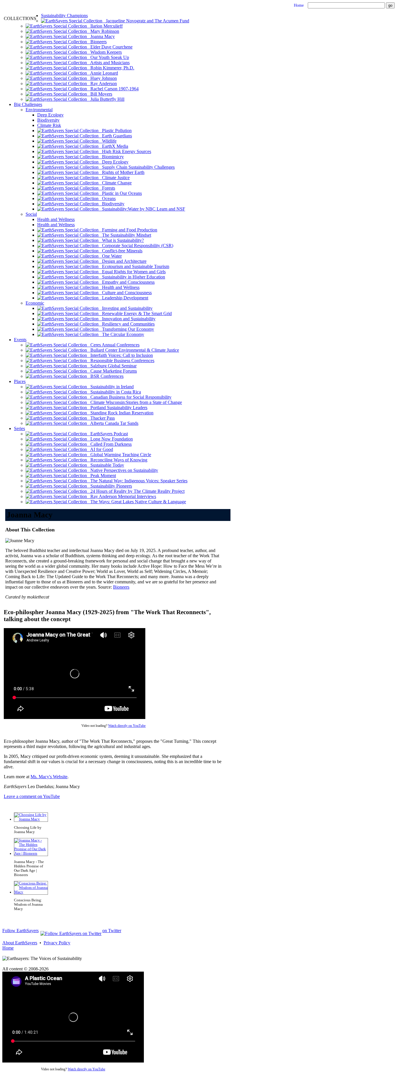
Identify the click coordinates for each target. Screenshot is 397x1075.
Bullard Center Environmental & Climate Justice (133, 350)
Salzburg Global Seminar (112, 365)
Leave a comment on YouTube (32, 796)
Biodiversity (48, 120)
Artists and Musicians (108, 62)
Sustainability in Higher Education (132, 276)
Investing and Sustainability (126, 308)
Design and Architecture (122, 261)
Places (20, 381)
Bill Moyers (99, 93)
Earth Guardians (115, 135)
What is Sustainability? (121, 240)
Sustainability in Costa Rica (114, 391)
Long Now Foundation (110, 438)
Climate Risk (49, 125)
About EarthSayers (19, 942)
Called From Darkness (109, 444)
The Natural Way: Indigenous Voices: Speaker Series (137, 480)
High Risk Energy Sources (125, 151)
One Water (110, 256)
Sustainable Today (105, 465)
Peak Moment (101, 475)
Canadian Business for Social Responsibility (129, 397)
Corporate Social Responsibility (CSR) (136, 245)
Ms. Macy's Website (49, 776)
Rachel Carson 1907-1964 (113, 88)
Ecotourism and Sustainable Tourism (134, 266)
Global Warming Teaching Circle (119, 454)
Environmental (39, 109)
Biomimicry (111, 156)
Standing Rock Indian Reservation (120, 412)
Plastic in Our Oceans (120, 193)
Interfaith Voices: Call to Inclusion (120, 355)
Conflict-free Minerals (120, 250)
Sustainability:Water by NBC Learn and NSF (142, 208)
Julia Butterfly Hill (105, 99)
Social (31, 214)
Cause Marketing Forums (112, 370)
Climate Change (115, 182)
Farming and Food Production (128, 229)
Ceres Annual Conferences (113, 344)
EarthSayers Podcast (107, 433)
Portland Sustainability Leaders (117, 407)
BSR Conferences (105, 376)
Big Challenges (28, 104)
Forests (107, 188)
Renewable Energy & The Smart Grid (135, 313)
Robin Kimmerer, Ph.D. (110, 67)
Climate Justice (114, 177)
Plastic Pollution (115, 130)
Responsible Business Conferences (120, 360)
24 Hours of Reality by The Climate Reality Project (136, 491)
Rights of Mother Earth (121, 172)
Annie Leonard (102, 73)
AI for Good (100, 449)
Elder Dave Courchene (110, 46)
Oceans (107, 198)
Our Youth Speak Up (108, 57)
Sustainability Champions (64, 15)
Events (20, 339)
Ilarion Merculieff (105, 26)
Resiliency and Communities (127, 323)
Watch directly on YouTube (127, 726)
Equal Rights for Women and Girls (132, 271)
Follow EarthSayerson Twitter (61, 930)
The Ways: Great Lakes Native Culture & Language (136, 501)
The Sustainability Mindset (125, 235)
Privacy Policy (57, 942)
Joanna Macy (101, 36)
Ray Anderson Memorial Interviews (121, 496)
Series (19, 428)
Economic (35, 303)
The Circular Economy (121, 334)
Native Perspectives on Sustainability (122, 470)
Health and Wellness (56, 219)
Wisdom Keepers (104, 52)
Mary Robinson (103, 31)
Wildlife (108, 141)
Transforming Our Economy (126, 329)
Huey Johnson (102, 78)
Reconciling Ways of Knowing (117, 459)
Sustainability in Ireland (110, 386)
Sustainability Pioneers (109, 485)
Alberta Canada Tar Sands (112, 423)
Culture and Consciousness (125, 292)
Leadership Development (123, 297)
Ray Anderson (102, 83)
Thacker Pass (101, 418)
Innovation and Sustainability (127, 318)
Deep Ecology (50, 114)
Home (299, 5)
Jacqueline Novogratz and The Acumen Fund (145, 20)
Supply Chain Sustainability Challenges (137, 167)
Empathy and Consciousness (127, 282)
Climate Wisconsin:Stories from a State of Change (134, 402)
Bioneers (97, 41)
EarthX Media (113, 146)
